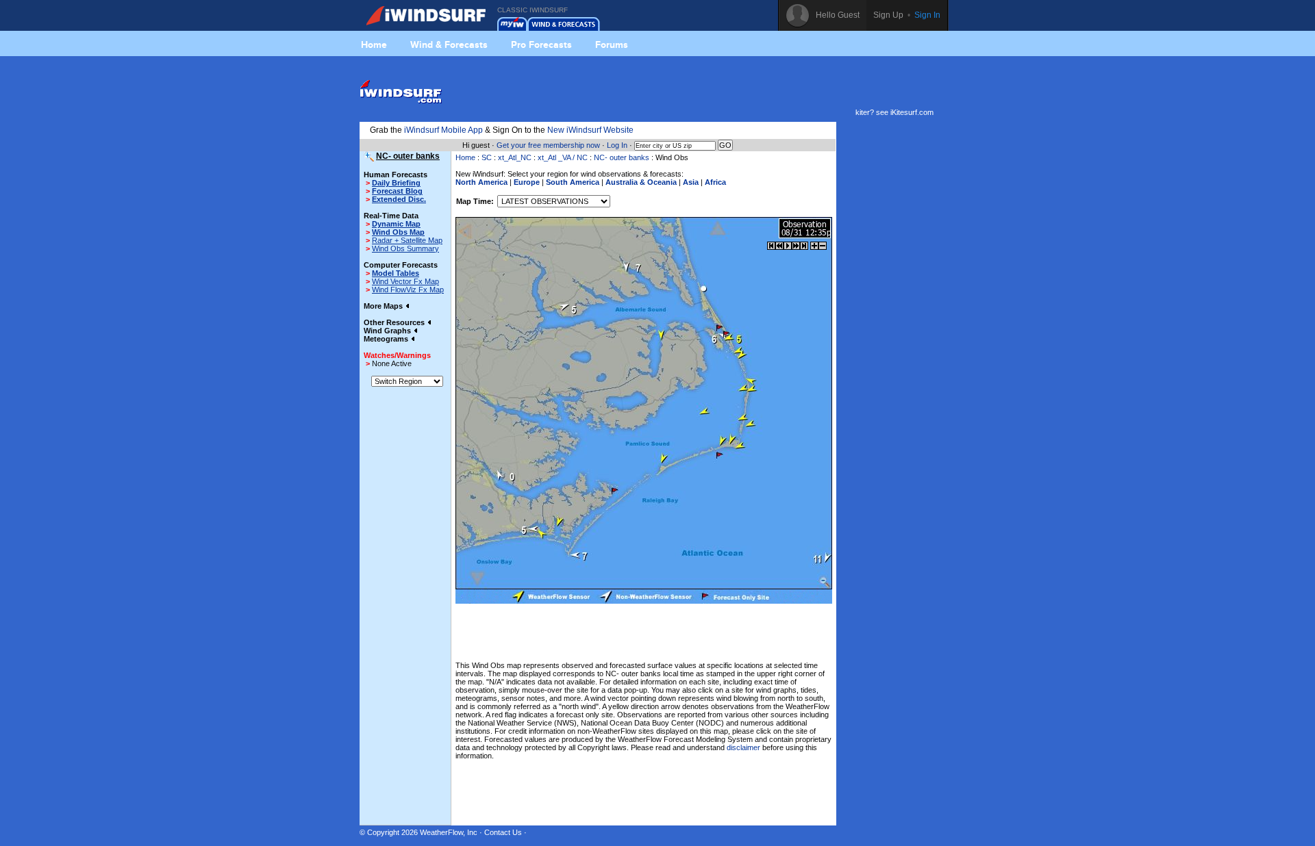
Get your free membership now (548, 145)
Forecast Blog (397, 191)
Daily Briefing (396, 183)
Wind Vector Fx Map (405, 281)
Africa (715, 182)
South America (572, 182)
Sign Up (888, 15)
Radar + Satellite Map (407, 240)
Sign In (927, 15)
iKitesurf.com (912, 112)
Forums (611, 44)
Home (374, 44)
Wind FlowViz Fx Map (408, 289)
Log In (617, 145)
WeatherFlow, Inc (448, 832)
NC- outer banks (621, 157)
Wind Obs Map (398, 232)
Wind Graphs (388, 330)
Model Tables (395, 273)
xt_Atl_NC (514, 157)
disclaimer (743, 747)
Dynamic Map (396, 224)
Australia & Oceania (641, 182)
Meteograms (387, 339)
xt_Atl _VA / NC (563, 157)
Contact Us (503, 832)
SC (486, 157)
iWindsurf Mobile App (443, 130)
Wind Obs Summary (405, 248)
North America (481, 182)
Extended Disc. (399, 199)
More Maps (384, 306)
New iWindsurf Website (590, 130)
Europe (527, 182)
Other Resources (395, 322)
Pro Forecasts (541, 44)
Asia (691, 182)
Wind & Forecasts (449, 44)
